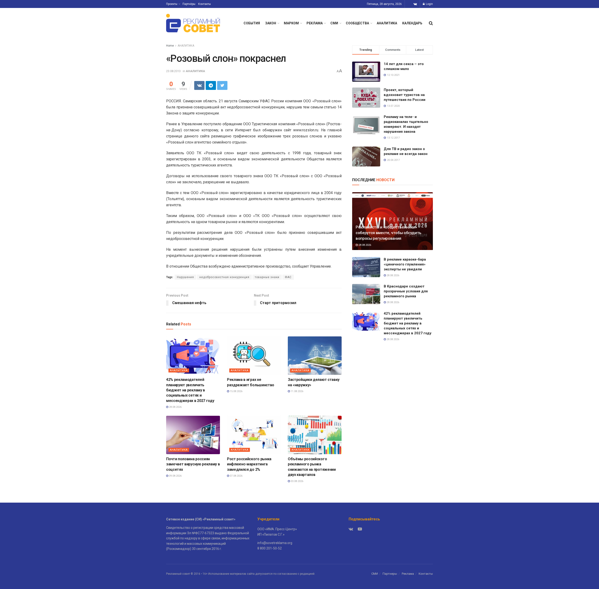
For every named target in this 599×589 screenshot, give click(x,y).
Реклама (408, 573)
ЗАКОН (270, 23)
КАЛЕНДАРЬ (412, 23)
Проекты (171, 4)
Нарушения (185, 277)
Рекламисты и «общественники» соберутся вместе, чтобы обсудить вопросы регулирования (388, 233)
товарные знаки (267, 277)
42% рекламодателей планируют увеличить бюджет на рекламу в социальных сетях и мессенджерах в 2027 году (190, 390)
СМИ (334, 23)
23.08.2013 (173, 71)
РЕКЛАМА (315, 23)
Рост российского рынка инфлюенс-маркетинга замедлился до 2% (249, 464)
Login (429, 4)
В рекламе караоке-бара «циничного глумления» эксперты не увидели (405, 264)
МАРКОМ (291, 23)
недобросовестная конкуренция (224, 277)
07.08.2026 (235, 475)
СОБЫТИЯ (252, 23)
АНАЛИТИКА (387, 23)
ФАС (288, 277)
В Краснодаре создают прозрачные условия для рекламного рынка (406, 291)
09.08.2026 (175, 475)
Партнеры (390, 573)
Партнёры (189, 4)
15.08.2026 (235, 391)
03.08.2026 (296, 481)
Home (170, 45)
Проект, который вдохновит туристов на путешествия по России (404, 95)
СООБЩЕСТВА (357, 23)
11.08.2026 (296, 391)
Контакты (204, 4)
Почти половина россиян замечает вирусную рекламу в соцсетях (193, 464)
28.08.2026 (175, 407)
